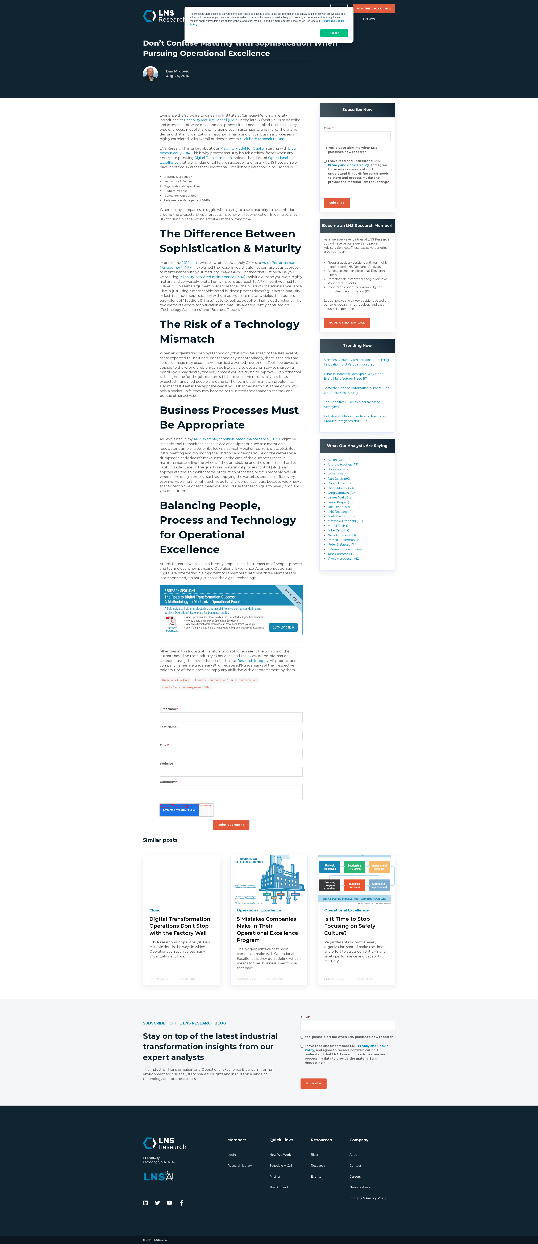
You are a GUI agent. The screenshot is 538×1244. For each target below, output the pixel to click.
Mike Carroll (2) (338, 530)
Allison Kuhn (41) (339, 460)
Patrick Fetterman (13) (344, 540)
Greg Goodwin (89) (342, 493)
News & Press (359, 1187)
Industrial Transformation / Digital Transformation (225, 679)
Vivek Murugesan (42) (344, 558)
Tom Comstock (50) (342, 554)
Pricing (274, 1176)
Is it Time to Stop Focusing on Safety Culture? (349, 926)
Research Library (239, 1166)
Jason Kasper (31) (340, 502)
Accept (334, 33)
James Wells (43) (340, 497)
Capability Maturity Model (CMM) (211, 120)
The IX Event (278, 1187)
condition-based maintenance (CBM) (249, 439)
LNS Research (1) (340, 512)
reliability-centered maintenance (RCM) (212, 277)
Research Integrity (252, 661)
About (354, 1155)
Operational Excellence (175, 679)
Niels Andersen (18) (342, 535)
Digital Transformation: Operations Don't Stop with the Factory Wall (180, 926)
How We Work (280, 1155)
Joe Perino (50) (339, 507)
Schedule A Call (280, 1166)
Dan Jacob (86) (339, 479)
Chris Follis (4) (337, 474)
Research (318, 1166)
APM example (205, 439)
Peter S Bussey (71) (342, 544)
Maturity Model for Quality (242, 148)
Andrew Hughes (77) (343, 465)
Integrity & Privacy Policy (367, 1198)
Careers (355, 1176)
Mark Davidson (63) (342, 516)
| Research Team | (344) (345, 549)
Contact (355, 1166)
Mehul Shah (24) (339, 526)
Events (316, 1176)
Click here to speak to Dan (262, 139)
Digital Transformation (213, 158)
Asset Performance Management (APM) (186, 687)
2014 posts (190, 263)
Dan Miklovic (177, 71)
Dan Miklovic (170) (341, 483)
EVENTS (369, 19)
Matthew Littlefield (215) (345, 521)
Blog (314, 1155)
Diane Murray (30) (341, 488)
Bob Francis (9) (338, 469)
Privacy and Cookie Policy (348, 165)
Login (231, 1155)
